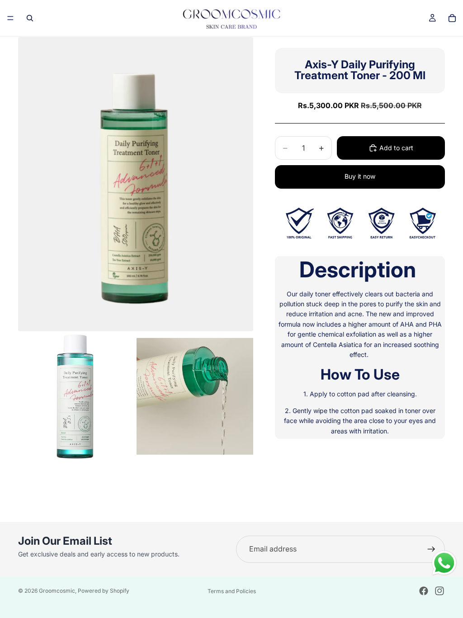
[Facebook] (423, 590)
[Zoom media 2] (76, 396)
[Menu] (10, 18)
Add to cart (396, 148)
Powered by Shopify (103, 590)
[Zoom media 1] (135, 184)
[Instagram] (439, 590)
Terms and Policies (232, 591)
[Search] (30, 18)
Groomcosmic (57, 590)
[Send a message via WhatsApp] (444, 563)
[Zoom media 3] (195, 396)
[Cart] (452, 18)
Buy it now (360, 176)
